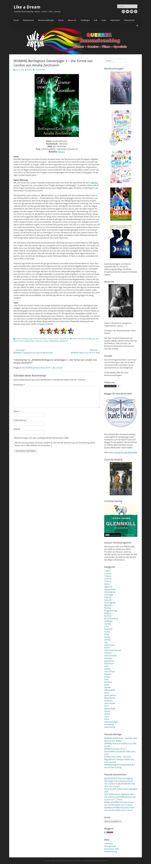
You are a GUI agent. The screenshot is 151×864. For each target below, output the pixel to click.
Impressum (115, 20)
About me (72, 20)
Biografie (108, 605)
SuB (95, 20)
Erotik (106, 634)
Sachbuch (108, 700)
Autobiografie (110, 602)
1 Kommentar (40, 70)
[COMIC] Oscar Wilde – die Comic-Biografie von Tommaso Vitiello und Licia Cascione (119, 759)
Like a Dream (27, 7)
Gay (30, 339)
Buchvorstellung (111, 618)
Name (17, 411)
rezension (38, 341)
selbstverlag (53, 341)
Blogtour (108, 613)
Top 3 (106, 716)
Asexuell (107, 600)
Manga (107, 677)
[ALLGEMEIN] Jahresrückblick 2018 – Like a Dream (42, 368)
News (106, 679)
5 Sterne (107, 581)
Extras (61, 20)
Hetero (107, 647)
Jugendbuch (109, 661)
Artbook (107, 597)
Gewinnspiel (109, 645)
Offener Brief (109, 690)
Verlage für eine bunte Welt (125, 452)
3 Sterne (107, 576)
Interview (108, 658)
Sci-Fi (106, 706)
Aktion (107, 584)
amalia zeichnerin (78, 339)
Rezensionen (28, 20)
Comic (106, 626)
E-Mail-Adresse (20, 420)
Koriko (29, 70)
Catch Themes (102, 861)
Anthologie (108, 594)
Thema (107, 711)
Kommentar (19, 384)
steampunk (63, 341)
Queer (106, 693)
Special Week (109, 708)
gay (94, 339)
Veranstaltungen (111, 722)
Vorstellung (109, 724)
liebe (32, 341)
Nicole (106, 789)
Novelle (107, 687)
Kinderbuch (109, 663)
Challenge (108, 621)
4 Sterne (18, 339)
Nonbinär (108, 682)
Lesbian (56, 339)
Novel (106, 685)
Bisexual (107, 608)
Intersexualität (110, 655)
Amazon (61, 152)
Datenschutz (129, 20)
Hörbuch (108, 653)
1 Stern (107, 571)
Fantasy (25, 339)
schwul (45, 341)
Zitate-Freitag (109, 727)
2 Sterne (107, 573)
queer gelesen (110, 695)
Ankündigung (109, 592)
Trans (106, 719)
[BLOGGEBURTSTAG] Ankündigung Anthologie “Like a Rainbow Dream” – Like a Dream (119, 781)
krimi (21, 341)
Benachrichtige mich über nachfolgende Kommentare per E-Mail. (42, 438)
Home (16, 20)
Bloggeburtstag (110, 610)
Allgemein (108, 586)
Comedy (107, 624)
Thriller (107, 714)
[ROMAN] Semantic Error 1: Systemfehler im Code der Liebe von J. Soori (120, 751)
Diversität (108, 629)
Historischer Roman (40, 339)
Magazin (107, 674)
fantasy (89, 339)
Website (17, 429)
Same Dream (109, 703)
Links (104, 20)
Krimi (50, 339)
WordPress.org (110, 851)
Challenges (85, 20)
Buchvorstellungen (46, 20)
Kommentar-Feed (111, 849)
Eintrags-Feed (110, 846)
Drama (107, 632)
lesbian (27, 341)
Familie (107, 637)
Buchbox (108, 616)
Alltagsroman (109, 589)
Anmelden (108, 843)
